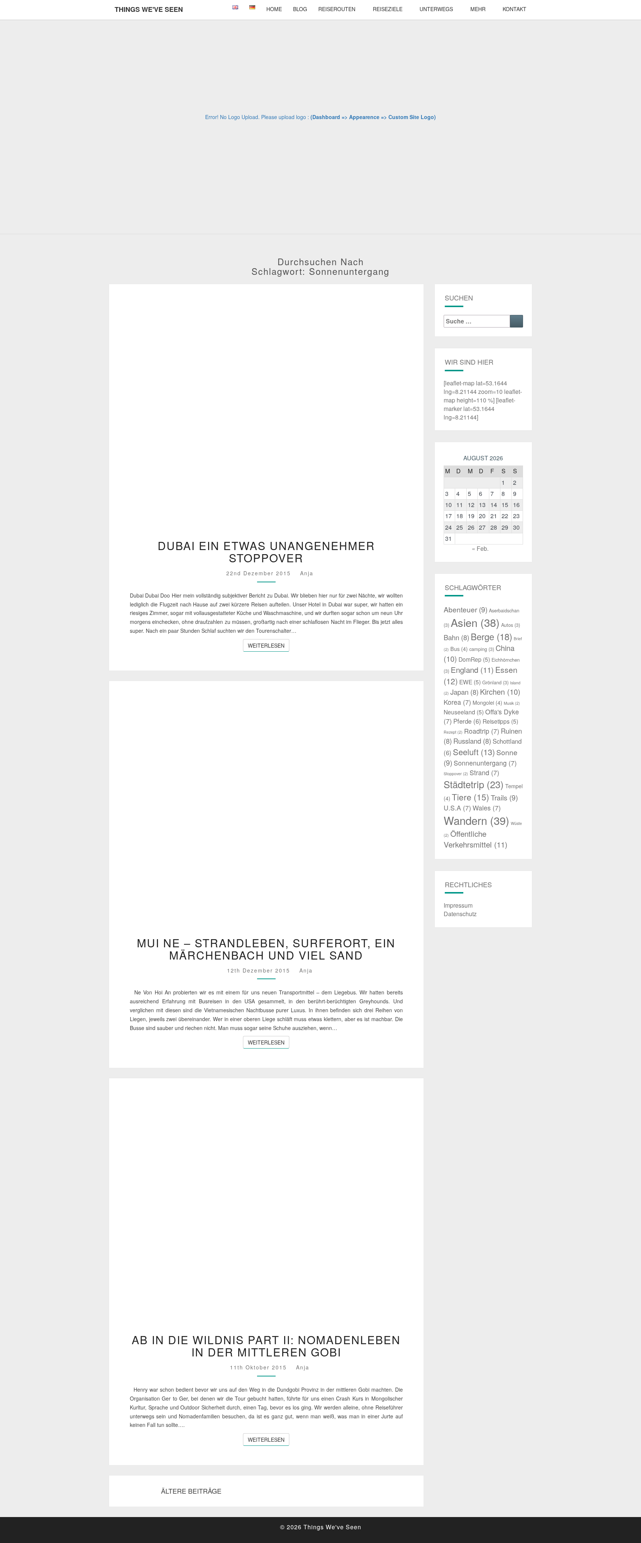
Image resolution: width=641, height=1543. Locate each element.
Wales (487, 807)
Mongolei (487, 702)
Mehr (478, 9)
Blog (300, 9)
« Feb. (480, 548)
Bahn (456, 637)
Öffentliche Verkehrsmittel (475, 839)
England (472, 669)
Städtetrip (474, 784)
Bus (459, 648)
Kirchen (500, 691)
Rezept (453, 732)
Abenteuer (465, 609)
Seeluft (474, 751)
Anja (306, 573)
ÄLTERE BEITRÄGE (190, 1491)
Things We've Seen (149, 9)
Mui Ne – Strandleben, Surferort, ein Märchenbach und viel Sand (266, 949)
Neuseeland (464, 712)
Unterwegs (436, 9)
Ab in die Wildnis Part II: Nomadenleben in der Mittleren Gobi (266, 1346)
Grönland (495, 682)
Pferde (467, 721)
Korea (457, 702)
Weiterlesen (268, 645)
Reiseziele (387, 9)
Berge (491, 636)
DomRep (474, 659)
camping (481, 648)
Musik (512, 703)
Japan (464, 692)
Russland (472, 741)
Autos (510, 624)
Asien (475, 622)
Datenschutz (460, 913)
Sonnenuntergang (485, 762)
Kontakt (514, 9)
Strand (484, 772)
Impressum (458, 905)
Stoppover (456, 773)
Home (274, 9)
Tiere (470, 797)
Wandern (476, 820)
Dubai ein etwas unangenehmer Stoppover (266, 551)
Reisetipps (500, 721)
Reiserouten (336, 9)
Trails (504, 797)
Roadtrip (481, 731)
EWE (470, 682)
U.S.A (457, 807)
